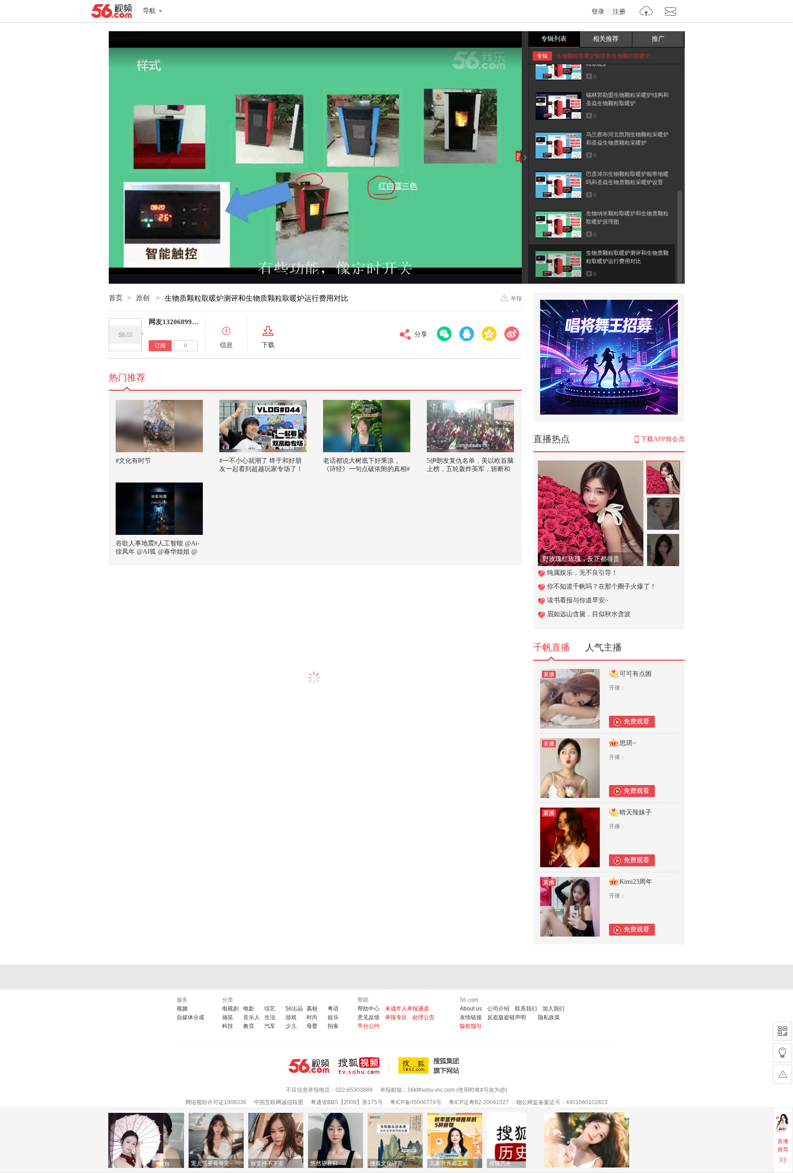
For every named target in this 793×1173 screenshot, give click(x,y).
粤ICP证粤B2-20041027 (479, 1102)
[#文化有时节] (159, 426)
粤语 (333, 1008)
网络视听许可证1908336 (215, 1102)
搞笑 (227, 1017)
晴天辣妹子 (636, 812)
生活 (269, 1017)
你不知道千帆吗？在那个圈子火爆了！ (601, 586)
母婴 (312, 1026)
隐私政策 (549, 1017)
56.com (111, 13)
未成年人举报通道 (407, 1008)
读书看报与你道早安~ (578, 600)
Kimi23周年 (636, 881)
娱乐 (333, 1017)
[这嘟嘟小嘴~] (590, 465)
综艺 (269, 1008)
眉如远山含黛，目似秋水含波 (589, 614)
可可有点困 (636, 673)
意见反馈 (368, 1017)
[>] (646, 12)
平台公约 (368, 1026)
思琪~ (628, 743)
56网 (309, 1066)
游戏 (290, 1017)
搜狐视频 (363, 1065)
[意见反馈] (782, 1074)
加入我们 (553, 1008)
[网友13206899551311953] (125, 334)
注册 (619, 12)
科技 (227, 1026)
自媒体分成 (190, 1017)
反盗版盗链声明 (506, 1017)
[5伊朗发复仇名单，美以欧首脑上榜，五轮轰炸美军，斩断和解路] (470, 426)
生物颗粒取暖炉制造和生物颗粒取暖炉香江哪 (612, 56)
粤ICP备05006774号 (415, 1102)
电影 (248, 1008)
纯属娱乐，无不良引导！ (582, 572)
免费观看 (636, 721)
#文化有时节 (133, 460)
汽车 (269, 1026)
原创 (143, 298)
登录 (598, 12)
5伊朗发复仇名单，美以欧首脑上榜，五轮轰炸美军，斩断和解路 (470, 469)
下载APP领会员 (663, 439)
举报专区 (396, 1017)
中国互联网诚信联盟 (278, 1102)
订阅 (160, 345)
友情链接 (471, 1017)
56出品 (294, 1008)
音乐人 (251, 1017)
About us (471, 1008)
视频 (182, 1008)
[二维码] (782, 1031)
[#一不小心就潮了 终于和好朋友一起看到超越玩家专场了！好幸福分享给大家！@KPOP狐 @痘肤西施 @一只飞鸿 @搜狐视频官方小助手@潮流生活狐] (263, 426)
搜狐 (430, 1065)
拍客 (333, 1026)
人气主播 (603, 647)
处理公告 (424, 1017)
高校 (312, 1008)
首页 (116, 298)
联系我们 (526, 1008)
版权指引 (471, 1026)
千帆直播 (551, 647)
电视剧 (230, 1008)
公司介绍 (498, 1008)
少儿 (290, 1026)
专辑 (542, 56)
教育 (248, 1026)
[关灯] (782, 1052)
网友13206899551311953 (187, 322)
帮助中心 (368, 1008)
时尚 (312, 1017)
